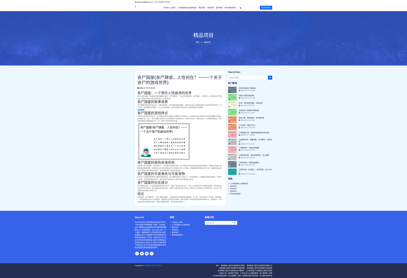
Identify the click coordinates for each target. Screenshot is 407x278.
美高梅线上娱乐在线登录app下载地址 (231, 271)
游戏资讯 (210, 8)
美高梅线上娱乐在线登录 (153, 265)
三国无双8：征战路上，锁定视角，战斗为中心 (255, 171)
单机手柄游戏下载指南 (247, 88)
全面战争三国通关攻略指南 (249, 110)
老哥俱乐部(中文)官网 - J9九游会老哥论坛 (257, 276)
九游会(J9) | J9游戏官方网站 (229, 273)
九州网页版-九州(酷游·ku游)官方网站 (259, 271)
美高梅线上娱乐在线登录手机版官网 (232, 268)
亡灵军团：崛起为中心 (247, 125)
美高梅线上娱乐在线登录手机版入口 (259, 265)
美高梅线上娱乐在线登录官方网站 (233, 265)
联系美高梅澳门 (230, 8)
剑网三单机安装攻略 (246, 96)
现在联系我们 (266, 8)
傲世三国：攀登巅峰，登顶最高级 (251, 118)
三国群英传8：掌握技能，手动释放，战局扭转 (255, 141)
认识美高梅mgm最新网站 (187, 8)
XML (217, 265)
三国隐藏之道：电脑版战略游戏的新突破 (254, 133)
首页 (197, 42)
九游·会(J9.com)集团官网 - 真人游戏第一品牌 (256, 273)
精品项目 (202, 8)
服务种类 (219, 8)
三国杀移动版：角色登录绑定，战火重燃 (254, 155)
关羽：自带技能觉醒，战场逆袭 (250, 103)
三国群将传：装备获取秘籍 (249, 148)
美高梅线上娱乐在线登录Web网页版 (259, 268)
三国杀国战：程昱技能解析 (249, 163)
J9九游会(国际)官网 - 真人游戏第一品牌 (227, 276)
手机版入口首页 (169, 8)
